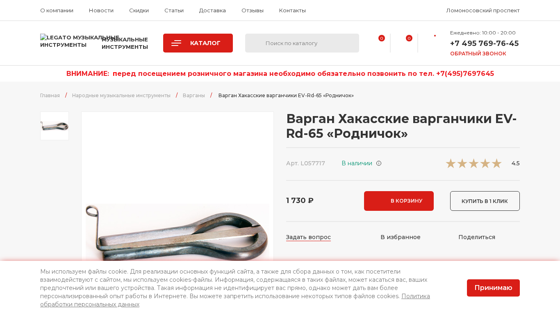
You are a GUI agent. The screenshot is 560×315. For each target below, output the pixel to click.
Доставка (212, 10)
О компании (56, 10)
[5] (497, 166)
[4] (485, 166)
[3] (474, 166)
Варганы (194, 95)
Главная (50, 95)
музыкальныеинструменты (125, 43)
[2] (462, 166)
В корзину (406, 201)
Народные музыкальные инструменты (121, 95)
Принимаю (493, 288)
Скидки (139, 10)
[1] (451, 166)
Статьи (174, 10)
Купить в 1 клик (485, 201)
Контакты (292, 10)
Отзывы (252, 10)
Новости (101, 10)
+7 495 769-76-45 (484, 43)
